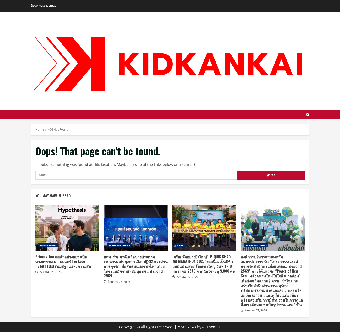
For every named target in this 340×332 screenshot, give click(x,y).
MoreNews (186, 326)
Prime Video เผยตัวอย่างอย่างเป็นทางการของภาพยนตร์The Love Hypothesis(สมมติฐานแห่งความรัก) (67, 228)
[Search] (307, 114)
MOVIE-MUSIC (48, 245)
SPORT (181, 245)
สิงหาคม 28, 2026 (119, 282)
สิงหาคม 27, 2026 (187, 277)
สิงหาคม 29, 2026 (51, 272)
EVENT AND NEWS (119, 245)
